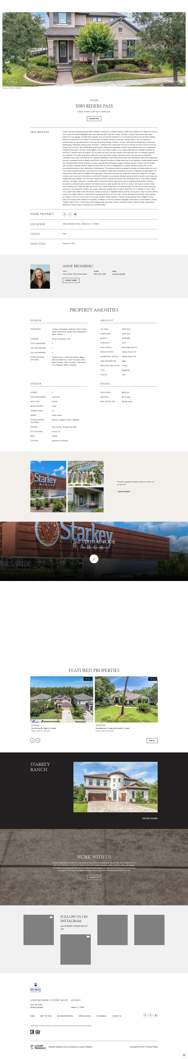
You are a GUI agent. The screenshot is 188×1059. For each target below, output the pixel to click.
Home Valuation (85, 1016)
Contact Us (116, 1016)
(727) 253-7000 (100, 274)
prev (9, 81)
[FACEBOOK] (145, 1015)
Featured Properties (65, 1016)
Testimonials (101, 1016)
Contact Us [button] (94, 877)
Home (32, 1016)
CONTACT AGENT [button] (71, 280)
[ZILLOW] (156, 1015)
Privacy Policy (152, 1047)
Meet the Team (45, 1016)
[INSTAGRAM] (150, 1015)
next (15, 81)
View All (152, 740)
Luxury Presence (85, 1047)
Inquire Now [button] (94, 118)
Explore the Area (150, 818)
